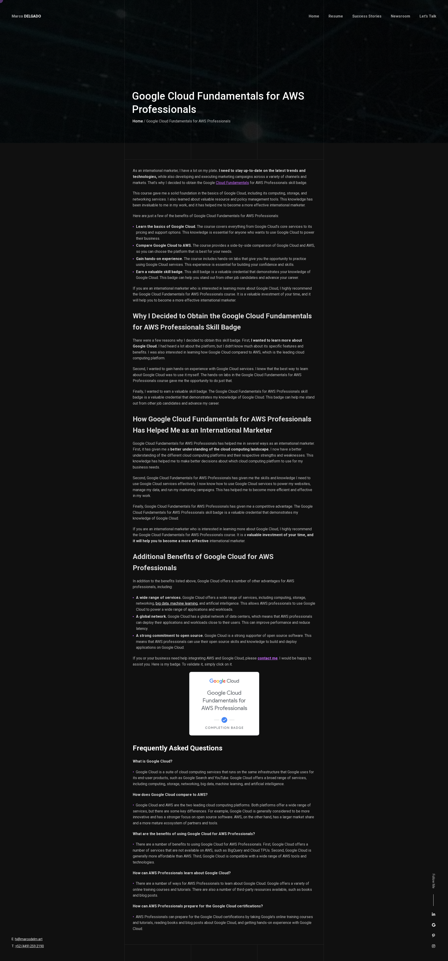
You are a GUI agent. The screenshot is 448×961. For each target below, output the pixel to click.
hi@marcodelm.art (28, 939)
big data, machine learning (177, 603)
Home (138, 121)
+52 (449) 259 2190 (29, 946)
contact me (268, 658)
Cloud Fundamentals (232, 182)
